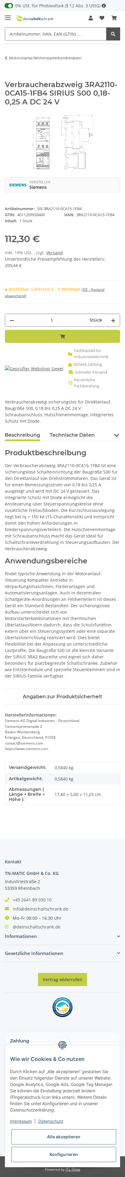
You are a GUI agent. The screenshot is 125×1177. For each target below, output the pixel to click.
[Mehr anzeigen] (104, 6)
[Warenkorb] (114, 18)
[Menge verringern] (12, 320)
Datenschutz (50, 1121)
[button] (90, 18)
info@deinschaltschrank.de (40, 909)
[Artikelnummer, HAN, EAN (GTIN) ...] (113, 34)
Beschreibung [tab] (22, 435)
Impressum (21, 1121)
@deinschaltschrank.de (36, 927)
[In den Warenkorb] (10, 77)
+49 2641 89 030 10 (32, 900)
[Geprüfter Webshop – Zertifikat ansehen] (34, 368)
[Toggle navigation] (8, 15)
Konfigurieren (63, 1154)
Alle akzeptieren (63, 1136)
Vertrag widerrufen (62, 979)
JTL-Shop (73, 1169)
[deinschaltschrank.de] (34, 18)
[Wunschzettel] (102, 18)
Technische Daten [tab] (72, 435)
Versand (54, 252)
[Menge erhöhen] (113, 320)
